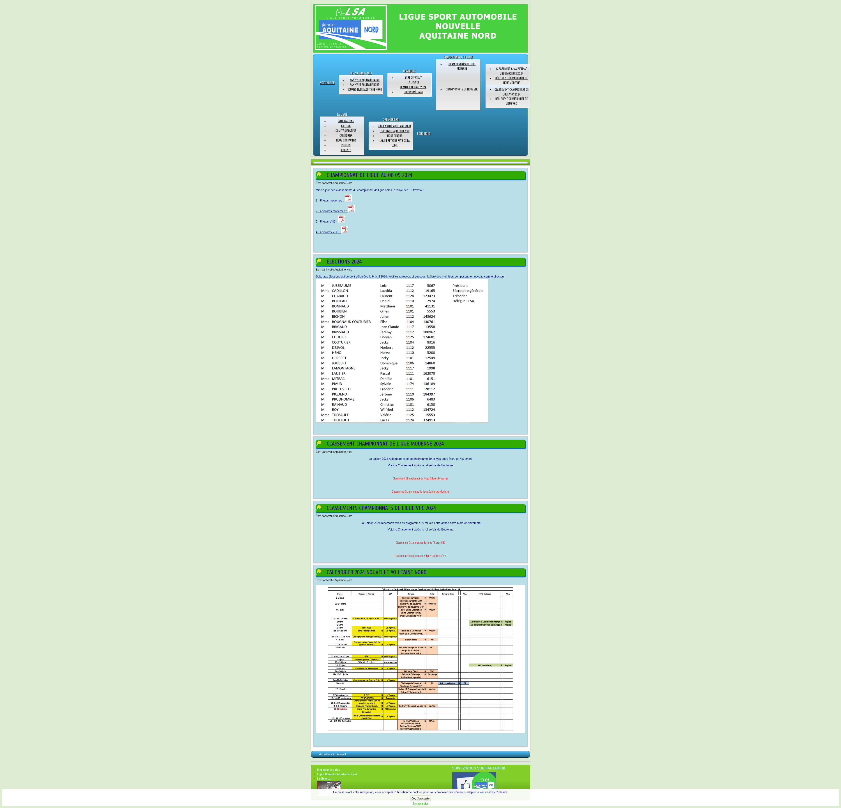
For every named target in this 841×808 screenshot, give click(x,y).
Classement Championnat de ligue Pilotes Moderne (420, 478)
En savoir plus (420, 803)
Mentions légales (328, 770)
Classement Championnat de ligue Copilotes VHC (420, 555)
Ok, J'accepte (420, 798)
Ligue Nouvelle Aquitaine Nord (337, 774)
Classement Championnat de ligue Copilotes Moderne (420, 491)
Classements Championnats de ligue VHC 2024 (381, 508)
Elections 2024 (344, 261)
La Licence (323, 778)
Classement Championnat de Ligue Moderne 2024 (385, 443)
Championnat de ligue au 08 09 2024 (369, 175)
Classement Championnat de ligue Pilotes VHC (420, 542)
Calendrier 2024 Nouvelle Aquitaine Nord (377, 572)
